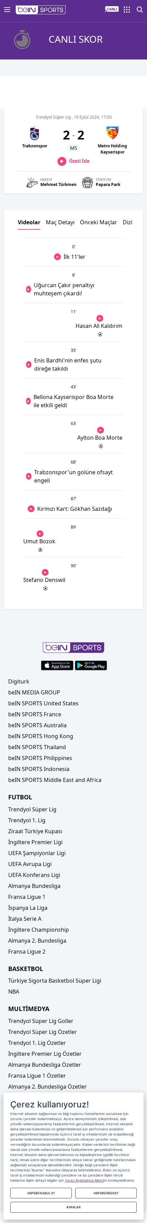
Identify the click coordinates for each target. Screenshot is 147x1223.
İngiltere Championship (38, 929)
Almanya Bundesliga (34, 886)
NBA (13, 991)
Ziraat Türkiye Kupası (35, 831)
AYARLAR (73, 1207)
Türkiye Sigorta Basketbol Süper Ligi (54, 980)
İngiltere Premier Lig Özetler (45, 1054)
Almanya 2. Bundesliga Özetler (47, 1086)
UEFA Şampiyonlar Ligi (37, 853)
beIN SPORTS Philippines (40, 758)
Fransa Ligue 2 (26, 951)
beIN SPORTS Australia (37, 725)
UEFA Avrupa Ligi (30, 864)
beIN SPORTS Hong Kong (40, 736)
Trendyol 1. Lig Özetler (37, 1043)
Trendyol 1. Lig (26, 820)
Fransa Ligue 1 (26, 897)
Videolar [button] (29, 222)
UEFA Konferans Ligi (34, 875)
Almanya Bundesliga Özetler (44, 1064)
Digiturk (18, 681)
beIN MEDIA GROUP (34, 692)
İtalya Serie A (24, 918)
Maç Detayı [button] (60, 222)
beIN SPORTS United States (43, 703)
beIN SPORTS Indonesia (38, 769)
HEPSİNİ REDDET (106, 1193)
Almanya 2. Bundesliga (37, 940)
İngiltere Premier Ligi (35, 842)
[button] (41, 9)
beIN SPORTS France (34, 714)
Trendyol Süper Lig (32, 809)
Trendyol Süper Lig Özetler (42, 1032)
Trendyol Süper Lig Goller (41, 1021)
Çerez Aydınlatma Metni (84, 1180)
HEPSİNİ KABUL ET (41, 1193)
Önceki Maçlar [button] (98, 222)
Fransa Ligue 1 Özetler (37, 1075)
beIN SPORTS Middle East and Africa (55, 780)
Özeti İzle (79, 161)
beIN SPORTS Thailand (37, 747)
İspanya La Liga (28, 908)
